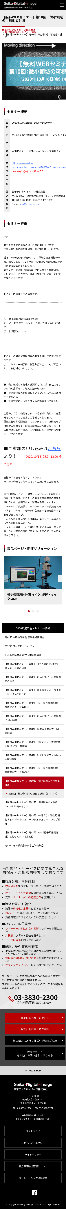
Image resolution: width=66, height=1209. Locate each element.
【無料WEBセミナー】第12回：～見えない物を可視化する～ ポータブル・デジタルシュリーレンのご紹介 (32, 819)
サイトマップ (33, 1131)
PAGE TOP (35, 1070)
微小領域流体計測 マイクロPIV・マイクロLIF (32, 596)
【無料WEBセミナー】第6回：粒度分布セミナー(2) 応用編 (33, 731)
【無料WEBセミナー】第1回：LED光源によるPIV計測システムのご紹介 (32, 666)
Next (60, 578)
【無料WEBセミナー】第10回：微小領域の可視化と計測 (32, 783)
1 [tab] (28, 611)
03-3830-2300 (36, 997)
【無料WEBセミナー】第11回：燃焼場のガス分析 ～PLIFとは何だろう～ (32, 804)
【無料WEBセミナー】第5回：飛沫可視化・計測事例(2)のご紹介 (33, 718)
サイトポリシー (33, 1154)
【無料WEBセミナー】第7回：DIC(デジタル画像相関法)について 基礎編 (32, 744)
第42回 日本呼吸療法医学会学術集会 (24, 845)
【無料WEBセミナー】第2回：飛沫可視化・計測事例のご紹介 (33, 679)
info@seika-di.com (30, 204)
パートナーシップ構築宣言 (33, 1178)
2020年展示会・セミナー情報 (33, 628)
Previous (6, 578)
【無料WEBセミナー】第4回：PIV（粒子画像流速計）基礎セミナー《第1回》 (33, 705)
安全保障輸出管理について (33, 1166)
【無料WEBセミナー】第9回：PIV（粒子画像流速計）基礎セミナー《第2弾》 (33, 770)
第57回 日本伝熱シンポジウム (20, 646)
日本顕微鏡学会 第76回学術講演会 (23, 655)
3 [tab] (37, 611)
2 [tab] (33, 611)
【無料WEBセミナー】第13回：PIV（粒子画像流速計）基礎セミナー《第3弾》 (31, 834)
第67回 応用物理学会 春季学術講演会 (24, 637)
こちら (54, 448)
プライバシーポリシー (33, 1142)
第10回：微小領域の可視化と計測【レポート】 (33, 793)
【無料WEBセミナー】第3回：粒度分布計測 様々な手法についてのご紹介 (33, 692)
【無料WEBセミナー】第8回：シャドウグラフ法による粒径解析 (33, 757)
